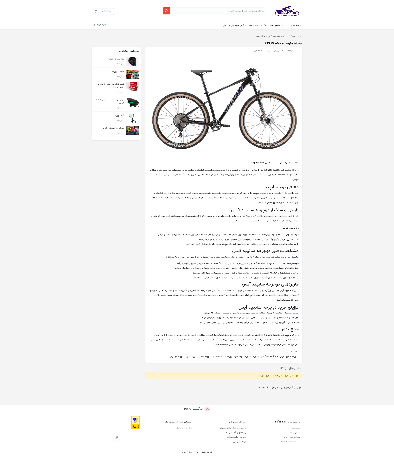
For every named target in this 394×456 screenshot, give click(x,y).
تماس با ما (253, 25)
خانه (300, 36)
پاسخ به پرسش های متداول (233, 428)
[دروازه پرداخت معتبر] (135, 422)
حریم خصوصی (239, 442)
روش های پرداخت (184, 428)
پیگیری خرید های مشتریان (234, 25)
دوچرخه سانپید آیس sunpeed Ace (270, 36)
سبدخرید (296, 428)
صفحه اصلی (296, 25)
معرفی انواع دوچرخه (274, 50)
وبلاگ (265, 25)
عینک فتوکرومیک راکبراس (113, 128)
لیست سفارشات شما (290, 442)
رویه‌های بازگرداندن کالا (235, 432)
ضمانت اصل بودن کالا (236, 437)
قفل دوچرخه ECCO (116, 59)
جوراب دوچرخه (118, 71)
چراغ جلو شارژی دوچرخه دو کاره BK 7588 (109, 101)
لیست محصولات (279, 25)
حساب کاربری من (292, 437)
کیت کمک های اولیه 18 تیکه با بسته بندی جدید (111, 85)
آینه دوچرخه (119, 115)
